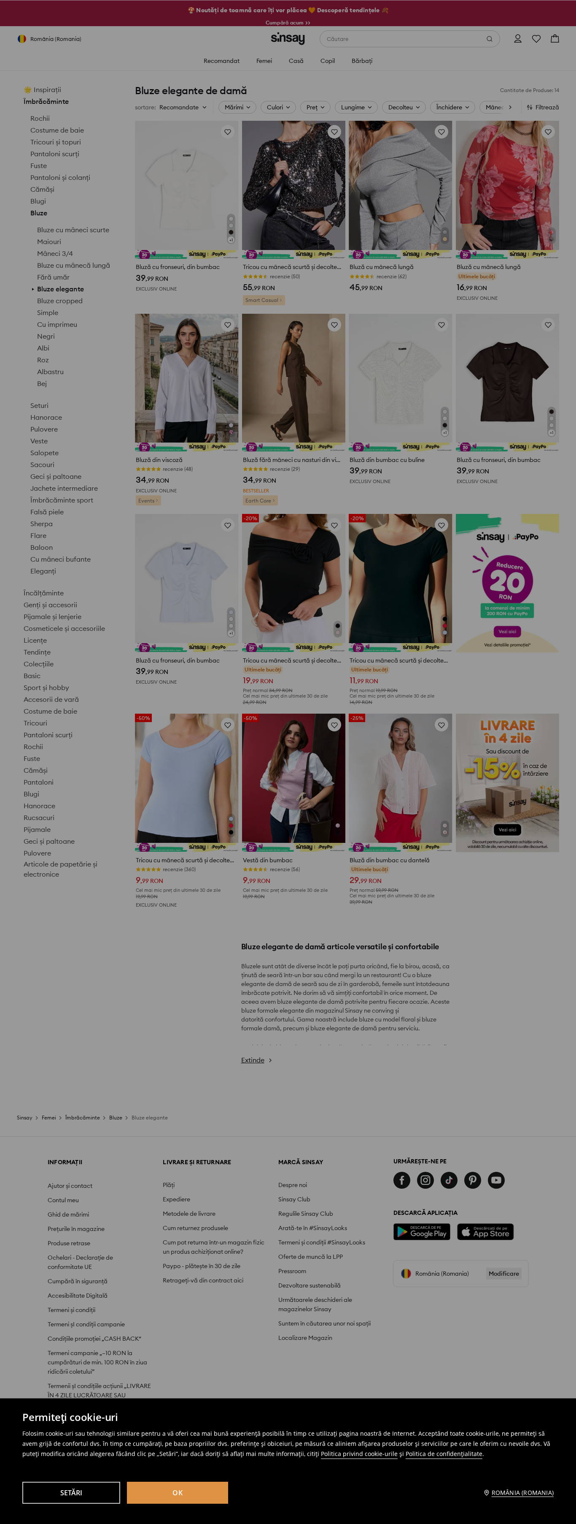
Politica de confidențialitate (444, 1454)
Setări (71, 1492)
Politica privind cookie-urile (359, 1454)
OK (177, 1492)
